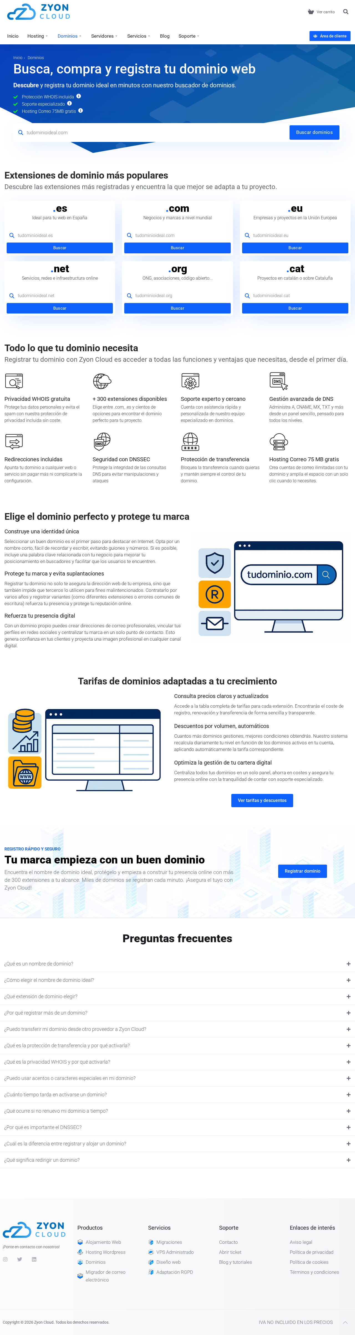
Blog (165, 36)
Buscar (60, 247)
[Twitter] (19, 1259)
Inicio (13, 36)
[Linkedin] (34, 1259)
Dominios (68, 36)
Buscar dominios (314, 132)
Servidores (102, 36)
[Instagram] (5, 1259)
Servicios (136, 36)
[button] (346, 12)
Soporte (187, 36)
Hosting (35, 36)
